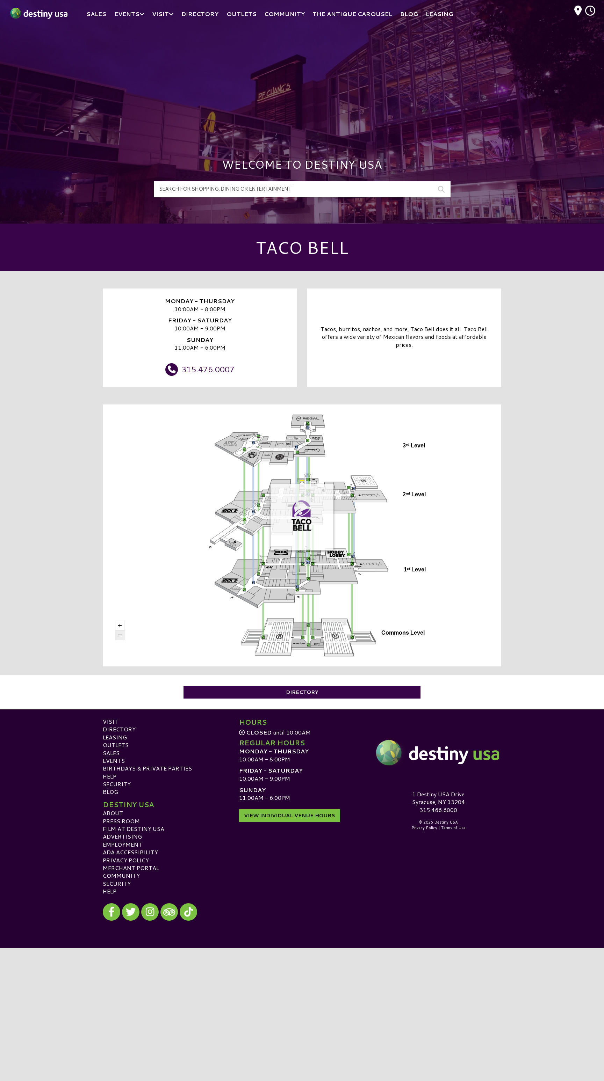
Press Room (121, 821)
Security (117, 784)
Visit (110, 721)
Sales (111, 753)
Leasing (115, 737)
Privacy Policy (126, 860)
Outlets (116, 745)
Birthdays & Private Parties (147, 768)
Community (121, 875)
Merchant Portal (131, 868)
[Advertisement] (302, 80)
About (113, 813)
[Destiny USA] (438, 753)
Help (109, 776)
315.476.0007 (208, 369)
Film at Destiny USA (133, 829)
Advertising (122, 836)
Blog (110, 792)
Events (114, 761)
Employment (122, 844)
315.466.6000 (438, 810)
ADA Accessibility (130, 852)
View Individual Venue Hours (289, 815)
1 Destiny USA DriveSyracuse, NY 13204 (438, 798)
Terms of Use (453, 828)
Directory (302, 692)
